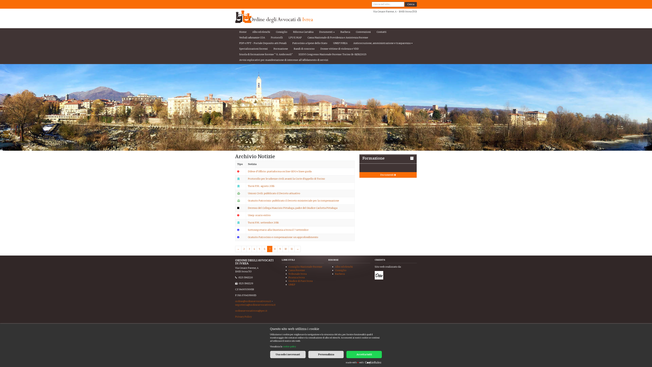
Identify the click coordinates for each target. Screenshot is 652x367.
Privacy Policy (243, 316)
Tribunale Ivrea (297, 273)
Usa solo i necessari (288, 354)
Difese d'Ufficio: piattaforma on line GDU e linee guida (280, 171)
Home (243, 31)
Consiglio (281, 31)
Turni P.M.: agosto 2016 (261, 186)
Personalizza (326, 354)
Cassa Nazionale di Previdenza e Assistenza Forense (337, 37)
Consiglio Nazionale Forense (305, 266)
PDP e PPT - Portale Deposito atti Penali (263, 43)
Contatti (381, 31)
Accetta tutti (364, 354)
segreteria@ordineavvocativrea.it (255, 304)
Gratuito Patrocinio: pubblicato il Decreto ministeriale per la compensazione (293, 200)
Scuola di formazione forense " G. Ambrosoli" (266, 54)
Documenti (326, 31)
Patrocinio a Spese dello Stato (309, 43)
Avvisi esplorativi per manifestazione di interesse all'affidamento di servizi (283, 60)
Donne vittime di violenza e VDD (339, 48)
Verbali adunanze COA (252, 37)
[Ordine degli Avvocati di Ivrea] (274, 17)
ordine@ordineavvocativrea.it (253, 301)
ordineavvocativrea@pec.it (251, 310)
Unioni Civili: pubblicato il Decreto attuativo (274, 193)
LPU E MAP (295, 37)
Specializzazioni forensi (253, 48)
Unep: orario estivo (259, 215)
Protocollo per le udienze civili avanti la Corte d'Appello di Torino (286, 178)
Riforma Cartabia (303, 31)
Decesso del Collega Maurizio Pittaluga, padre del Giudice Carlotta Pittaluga (292, 207)
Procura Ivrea (296, 277)
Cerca (410, 4)
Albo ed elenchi (261, 31)
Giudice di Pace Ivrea (300, 281)
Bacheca (345, 31)
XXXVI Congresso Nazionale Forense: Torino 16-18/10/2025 (332, 54)
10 (286, 248)
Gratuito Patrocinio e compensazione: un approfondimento (283, 237)
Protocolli (277, 37)
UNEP (291, 284)
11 (292, 248)
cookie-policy (289, 346)
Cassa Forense (296, 270)
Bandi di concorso (304, 48)
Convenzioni (363, 31)
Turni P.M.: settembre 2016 (263, 222)
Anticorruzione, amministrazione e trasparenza (382, 43)
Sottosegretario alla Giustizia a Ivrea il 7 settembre (278, 229)
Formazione (281, 48)
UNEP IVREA (340, 43)
